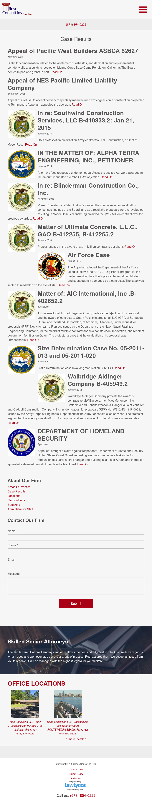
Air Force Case (89, 254)
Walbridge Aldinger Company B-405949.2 (98, 380)
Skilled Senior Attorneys (38, 641)
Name (12, 531)
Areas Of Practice (19, 487)
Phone (13, 545)
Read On (56, 72)
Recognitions (16, 500)
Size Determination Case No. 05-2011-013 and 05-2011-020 (91, 352)
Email (11, 559)
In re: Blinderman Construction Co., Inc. (88, 189)
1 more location (76, 739)
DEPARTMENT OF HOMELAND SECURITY (81, 435)
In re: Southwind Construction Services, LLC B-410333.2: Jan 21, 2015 (86, 120)
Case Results (16, 491)
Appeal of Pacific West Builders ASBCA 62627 (73, 50)
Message (15, 573)
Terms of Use (76, 769)
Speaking (14, 504)
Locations (14, 496)
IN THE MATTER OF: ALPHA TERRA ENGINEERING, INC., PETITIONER (88, 156)
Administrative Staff (20, 509)
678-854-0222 (67, 733)
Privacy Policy (76, 773)
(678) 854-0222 (76, 24)
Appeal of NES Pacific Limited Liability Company (62, 84)
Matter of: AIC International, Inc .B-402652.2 (87, 297)
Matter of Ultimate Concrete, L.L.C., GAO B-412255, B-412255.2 (88, 230)
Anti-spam (76, 778)
